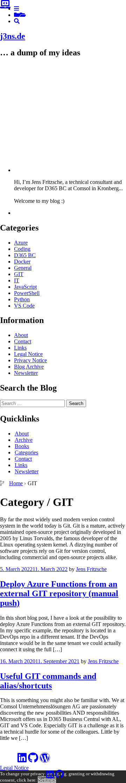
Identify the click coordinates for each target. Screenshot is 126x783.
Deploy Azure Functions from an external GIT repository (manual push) (59, 593)
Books (22, 446)
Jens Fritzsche (91, 569)
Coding (22, 249)
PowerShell (27, 293)
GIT (18, 274)
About (21, 335)
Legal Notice (28, 354)
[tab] (16, 9)
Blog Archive (29, 367)
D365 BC (25, 255)
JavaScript (25, 287)
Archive (24, 440)
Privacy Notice (30, 360)
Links (20, 348)
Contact (22, 341)
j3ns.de (12, 36)
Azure (21, 243)
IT (16, 280)
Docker (22, 262)
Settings (47, 780)
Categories (26, 452)
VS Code (24, 306)
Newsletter (26, 373)
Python (22, 299)
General (22, 268)
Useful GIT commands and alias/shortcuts (48, 681)
